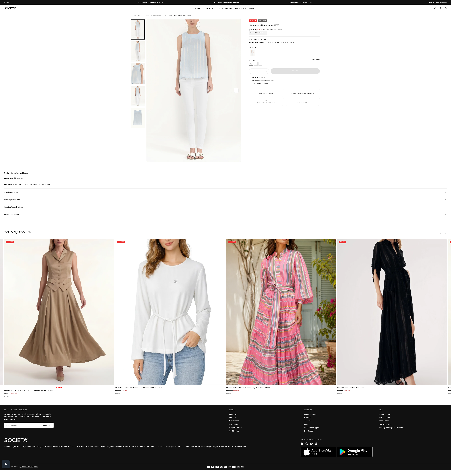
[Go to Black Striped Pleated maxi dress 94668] (281, 312)
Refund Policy (384, 417)
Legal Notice (384, 421)
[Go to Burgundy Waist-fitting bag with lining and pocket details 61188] (392, 312)
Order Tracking (310, 414)
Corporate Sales (235, 427)
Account (307, 421)
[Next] (445, 233)
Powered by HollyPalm (29, 467)
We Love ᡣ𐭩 (229, 8)
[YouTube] (311, 443)
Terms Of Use (385, 424)
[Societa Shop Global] (16, 440)
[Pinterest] (316, 443)
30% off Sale (158, 16)
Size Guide (233, 424)
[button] (435, 8)
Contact (307, 417)
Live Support (309, 431)
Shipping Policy (385, 414)
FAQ (306, 424)
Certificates (234, 431)
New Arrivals (198, 8)
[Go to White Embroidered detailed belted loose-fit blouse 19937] (59, 312)
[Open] (6, 464)
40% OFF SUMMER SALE (438, 2)
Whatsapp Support (312, 427)
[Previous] (440, 233)
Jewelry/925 (239, 8)
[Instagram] (306, 443)
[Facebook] (302, 443)
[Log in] (440, 8)
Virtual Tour (234, 417)
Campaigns (252, 8)
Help (8, 2)
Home (148, 16)
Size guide (316, 60)
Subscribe (47, 425)
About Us (233, 414)
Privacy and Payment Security (391, 427)
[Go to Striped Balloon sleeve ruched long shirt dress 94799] (170, 312)
